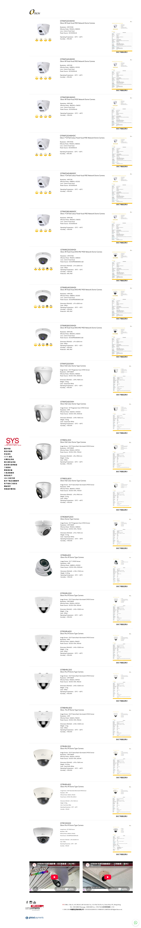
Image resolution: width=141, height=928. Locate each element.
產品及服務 (8, 451)
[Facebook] (27, 902)
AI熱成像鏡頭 (9, 473)
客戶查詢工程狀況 (10, 483)
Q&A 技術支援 (9, 478)
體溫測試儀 (8, 470)
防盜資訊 (7, 454)
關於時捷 (7, 449)
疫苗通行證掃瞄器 (10, 465)
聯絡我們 (7, 486)
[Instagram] (31, 902)
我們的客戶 (8, 475)
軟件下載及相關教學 (11, 481)
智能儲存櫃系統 (10, 489)
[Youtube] (34, 902)
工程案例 (7, 467)
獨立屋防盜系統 (10, 462)
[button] (135, 922)
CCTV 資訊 (8, 457)
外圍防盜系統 (9, 459)
